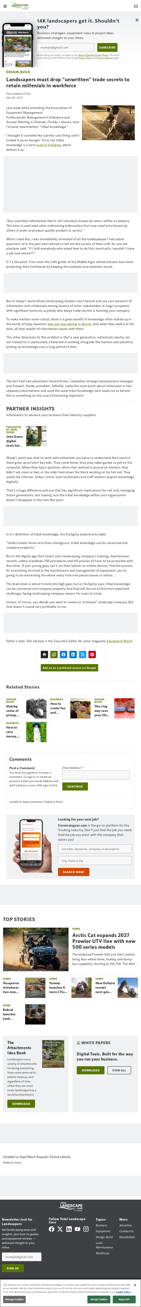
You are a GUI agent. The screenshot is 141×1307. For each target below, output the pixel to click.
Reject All (124, 1299)
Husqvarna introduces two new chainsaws (11, 987)
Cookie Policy (123, 1291)
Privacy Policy (86, 57)
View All (119, 1070)
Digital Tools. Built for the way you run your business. (105, 1057)
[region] (70, 1293)
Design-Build (18, 72)
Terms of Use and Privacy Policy (93, 54)
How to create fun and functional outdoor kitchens (58, 708)
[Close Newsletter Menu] (137, 20)
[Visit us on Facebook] (51, 1229)
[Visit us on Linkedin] (69, 1229)
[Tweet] (82, 654)
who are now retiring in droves (70, 324)
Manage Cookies (14, 1299)
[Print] (44, 654)
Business (56, 699)
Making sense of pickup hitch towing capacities (13, 711)
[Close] (135, 1285)
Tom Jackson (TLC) (18, 93)
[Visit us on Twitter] (60, 1229)
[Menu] (5, 5)
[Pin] (92, 654)
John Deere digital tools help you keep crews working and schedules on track (14, 441)
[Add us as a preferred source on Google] (54, 654)
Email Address (72, 767)
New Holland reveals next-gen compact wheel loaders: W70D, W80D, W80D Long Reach (105, 987)
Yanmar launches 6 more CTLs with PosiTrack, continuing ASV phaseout (57, 987)
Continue (75, 786)
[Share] (63, 654)
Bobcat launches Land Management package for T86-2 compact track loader (12, 1014)
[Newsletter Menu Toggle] (136, 5)
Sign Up (13, 1268)
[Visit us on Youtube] (77, 1229)
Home (76, 928)
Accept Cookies (99, 1299)
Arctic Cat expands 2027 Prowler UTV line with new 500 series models (104, 941)
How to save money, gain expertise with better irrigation (14, 732)
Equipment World (119, 641)
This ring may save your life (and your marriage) (101, 711)
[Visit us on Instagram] (86, 1229)
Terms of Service (105, 57)
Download (21, 1104)
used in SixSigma (48, 145)
